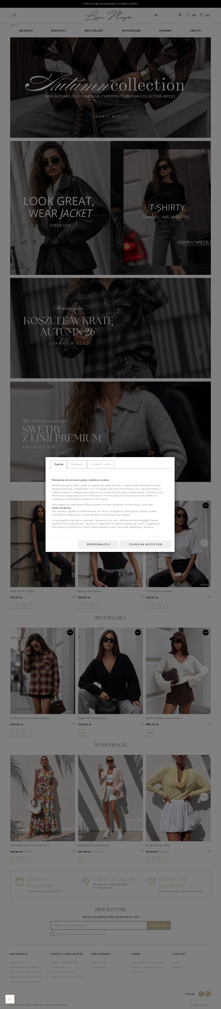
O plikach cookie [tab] (100, 464)
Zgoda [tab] (58, 464)
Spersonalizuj (98, 544)
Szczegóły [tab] (77, 464)
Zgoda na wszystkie (146, 544)
